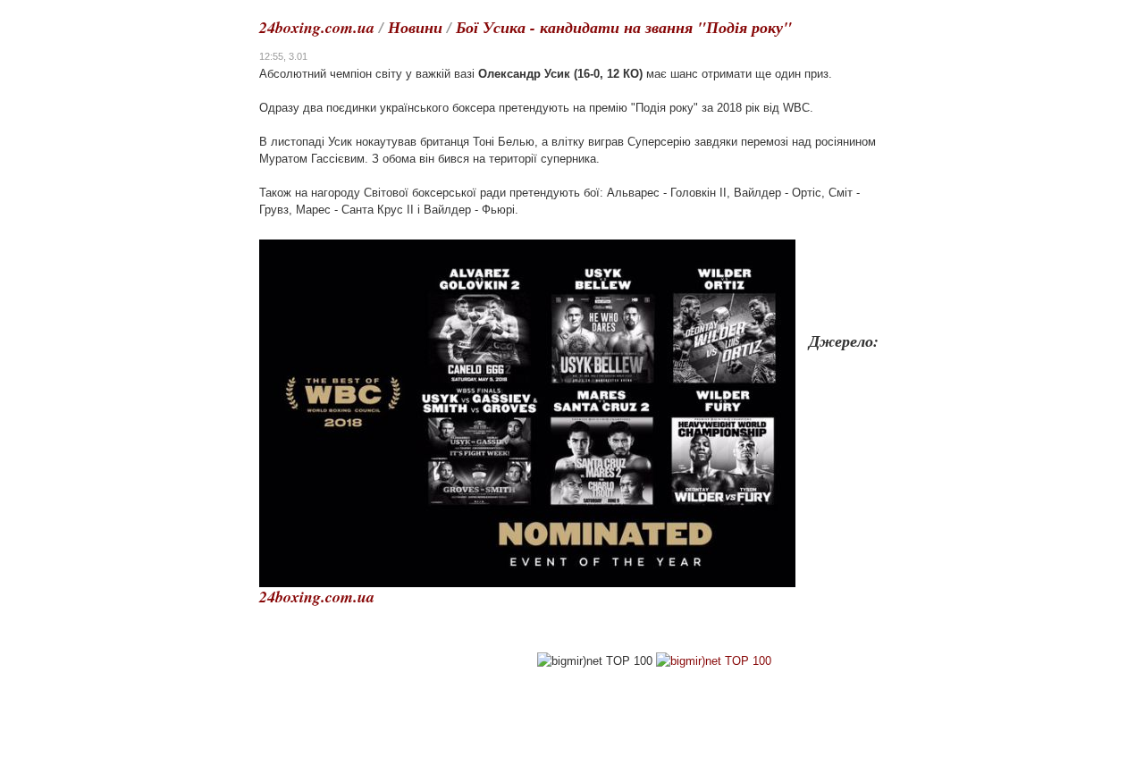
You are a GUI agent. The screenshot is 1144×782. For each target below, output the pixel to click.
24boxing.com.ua (316, 27)
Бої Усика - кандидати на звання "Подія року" (624, 27)
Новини (415, 27)
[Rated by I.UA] (412, 661)
